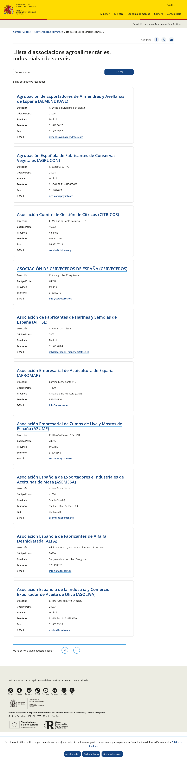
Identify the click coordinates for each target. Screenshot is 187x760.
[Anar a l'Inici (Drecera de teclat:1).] (20, 8)
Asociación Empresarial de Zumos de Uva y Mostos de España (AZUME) (69, 426)
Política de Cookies (62, 680)
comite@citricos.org (60, 250)
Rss (72, 694)
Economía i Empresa (139, 13)
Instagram (29, 694)
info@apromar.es (58, 405)
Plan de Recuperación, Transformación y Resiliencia (158, 24)
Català (170, 5)
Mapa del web (81, 680)
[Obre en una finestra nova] (156, 39)
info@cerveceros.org (60, 298)
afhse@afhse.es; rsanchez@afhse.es (69, 352)
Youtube (46, 694)
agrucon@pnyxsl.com (61, 196)
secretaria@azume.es (61, 458)
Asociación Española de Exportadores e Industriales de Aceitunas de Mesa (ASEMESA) (70, 479)
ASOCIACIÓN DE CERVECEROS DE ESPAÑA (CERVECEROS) (72, 268)
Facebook (19, 694)
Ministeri (105, 13)
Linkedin (64, 694)
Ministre (118, 13)
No (77, 650)
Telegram (54, 694)
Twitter (10, 694)
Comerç (158, 13)
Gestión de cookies (112, 754)
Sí (66, 650)
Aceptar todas (72, 754)
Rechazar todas (91, 754)
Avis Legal (31, 680)
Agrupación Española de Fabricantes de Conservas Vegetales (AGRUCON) (66, 158)
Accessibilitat (44, 680)
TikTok (37, 694)
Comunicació (174, 13)
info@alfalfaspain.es (60, 570)
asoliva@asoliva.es (59, 630)
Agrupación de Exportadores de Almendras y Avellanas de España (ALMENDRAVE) (70, 98)
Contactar (19, 680)
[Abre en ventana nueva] (23, 724)
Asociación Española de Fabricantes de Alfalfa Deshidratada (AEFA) (61, 538)
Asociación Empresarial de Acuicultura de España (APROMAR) (65, 373)
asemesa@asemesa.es (61, 517)
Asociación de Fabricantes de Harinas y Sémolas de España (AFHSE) (67, 319)
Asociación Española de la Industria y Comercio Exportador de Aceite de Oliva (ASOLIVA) (63, 592)
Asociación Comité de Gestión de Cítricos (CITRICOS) (68, 214)
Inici (10, 680)
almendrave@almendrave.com (66, 137)
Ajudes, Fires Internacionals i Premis (42, 31)
